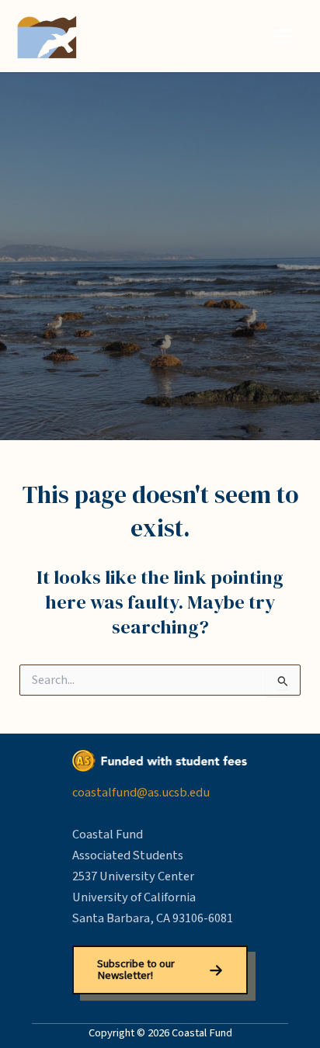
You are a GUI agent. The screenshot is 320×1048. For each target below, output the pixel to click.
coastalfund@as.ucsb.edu (141, 792)
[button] (160, 970)
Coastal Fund (144, 36)
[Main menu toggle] (283, 36)
